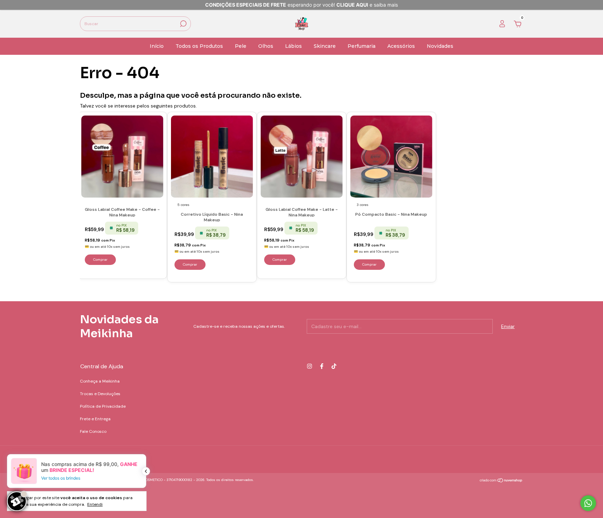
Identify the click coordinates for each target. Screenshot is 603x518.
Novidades (440, 46)
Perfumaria (361, 46)
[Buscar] (182, 24)
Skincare (325, 46)
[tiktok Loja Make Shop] (334, 366)
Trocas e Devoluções (100, 394)
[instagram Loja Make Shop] (309, 366)
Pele (240, 46)
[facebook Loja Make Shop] (322, 366)
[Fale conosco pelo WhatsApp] (588, 503)
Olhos (265, 46)
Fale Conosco (93, 431)
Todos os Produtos (199, 46)
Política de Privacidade (103, 406)
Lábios (293, 46)
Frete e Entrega (95, 419)
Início (157, 46)
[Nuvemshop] (501, 481)
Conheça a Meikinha (100, 381)
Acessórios (401, 46)
